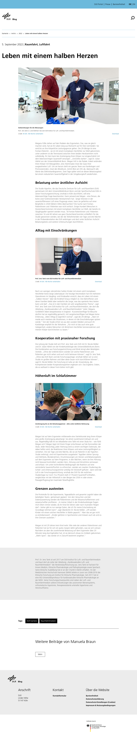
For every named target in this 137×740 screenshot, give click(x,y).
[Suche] (133, 18)
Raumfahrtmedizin (48, 621)
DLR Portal (98, 4)
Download (115, 134)
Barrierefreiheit (119, 4)
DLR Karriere (32, 621)
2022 (20, 33)
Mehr (40, 654)
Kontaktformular (59, 696)
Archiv (13, 33)
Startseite (5, 33)
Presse (107, 4)
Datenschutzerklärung (95, 699)
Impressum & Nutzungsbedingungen (100, 705)
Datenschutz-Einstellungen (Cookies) (100, 702)
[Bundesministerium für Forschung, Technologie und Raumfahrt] (98, 734)
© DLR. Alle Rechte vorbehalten (33, 134)
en (134, 4)
